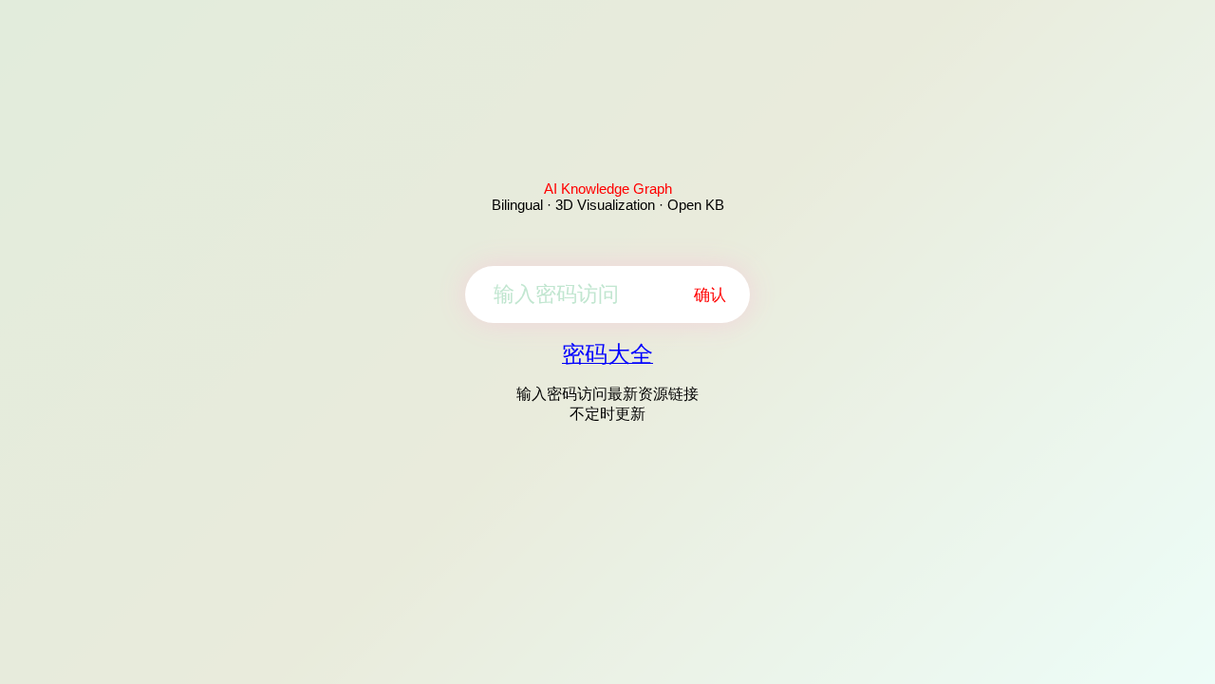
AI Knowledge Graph (608, 188)
